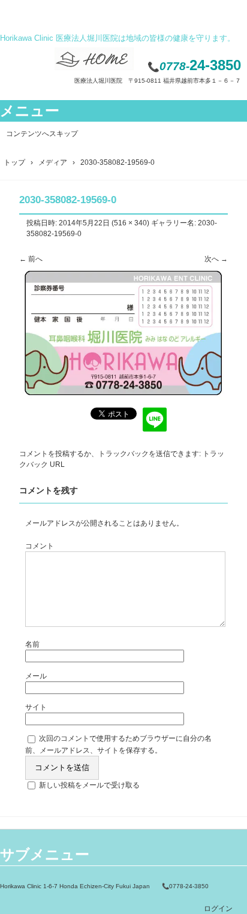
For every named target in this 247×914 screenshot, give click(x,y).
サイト (36, 707)
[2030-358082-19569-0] (123, 399)
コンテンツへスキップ (42, 133)
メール (36, 676)
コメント (39, 546)
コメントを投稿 (44, 454)
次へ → (216, 259)
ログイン (218, 908)
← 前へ (31, 259)
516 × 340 (130, 223)
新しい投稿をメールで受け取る (89, 785)
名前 (32, 644)
